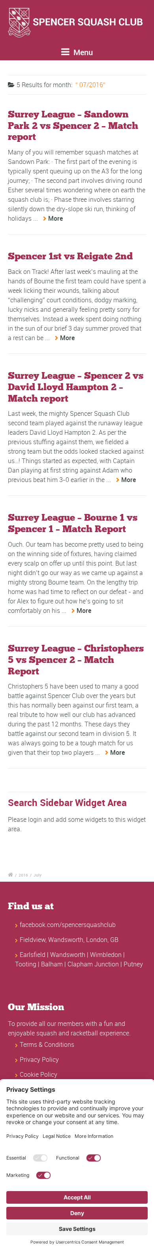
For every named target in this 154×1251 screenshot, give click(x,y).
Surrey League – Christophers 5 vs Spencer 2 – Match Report (76, 659)
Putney (133, 964)
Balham (52, 964)
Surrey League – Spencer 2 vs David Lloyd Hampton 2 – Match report (75, 387)
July (37, 875)
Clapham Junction (93, 964)
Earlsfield (32, 954)
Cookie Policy (38, 1074)
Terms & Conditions (47, 1044)
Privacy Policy (39, 1059)
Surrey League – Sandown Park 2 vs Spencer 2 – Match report (73, 125)
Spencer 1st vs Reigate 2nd (70, 256)
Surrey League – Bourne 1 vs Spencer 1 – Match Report (72, 523)
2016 (23, 875)
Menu (82, 52)
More (55, 218)
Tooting (25, 964)
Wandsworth (67, 954)
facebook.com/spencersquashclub (68, 924)
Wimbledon (106, 954)
